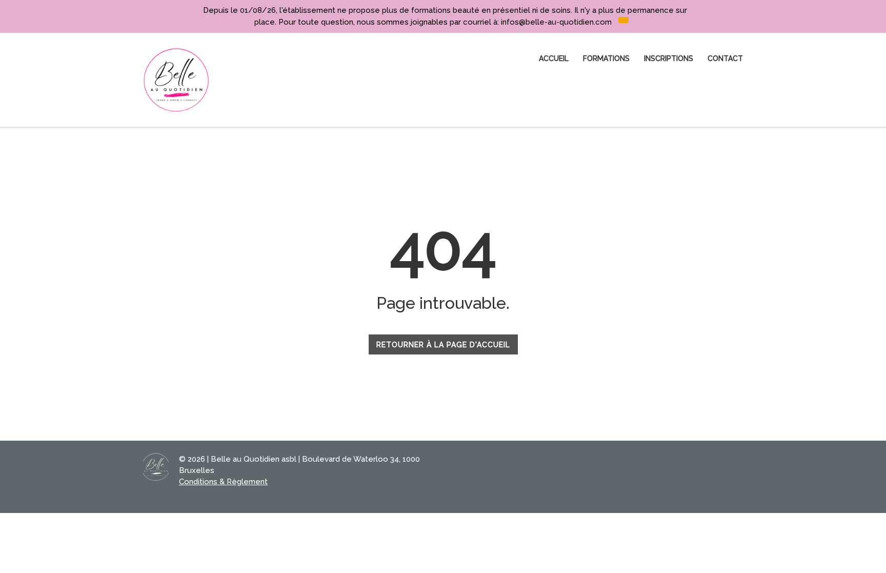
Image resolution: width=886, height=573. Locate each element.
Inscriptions (668, 58)
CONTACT (725, 58)
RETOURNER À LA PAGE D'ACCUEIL (443, 345)
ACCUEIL (554, 58)
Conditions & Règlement (223, 481)
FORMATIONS (606, 58)
